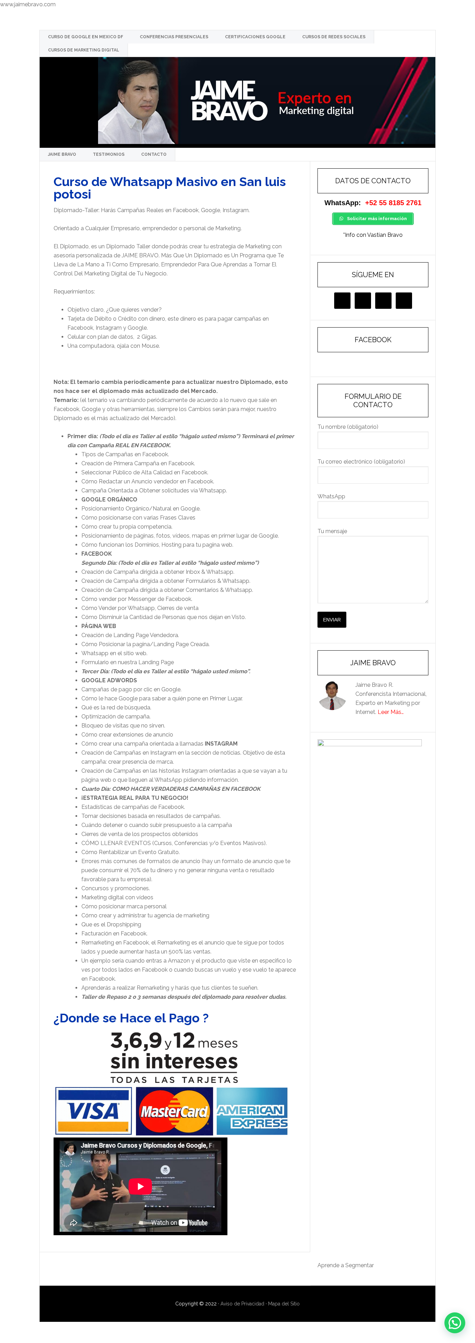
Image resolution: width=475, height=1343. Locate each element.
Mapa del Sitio (284, 1303)
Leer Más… (391, 712)
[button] (454, 1322)
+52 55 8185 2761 (393, 203)
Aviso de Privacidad (242, 1303)
